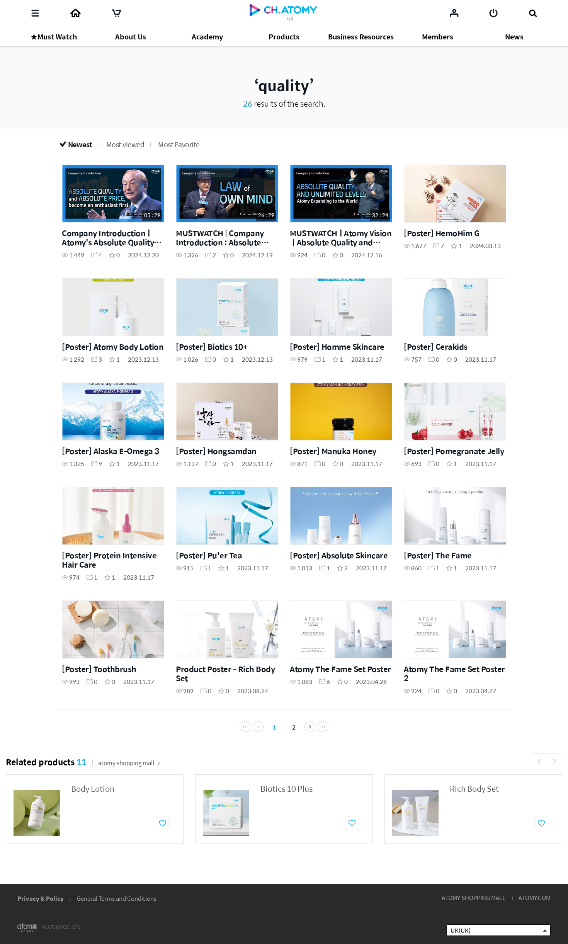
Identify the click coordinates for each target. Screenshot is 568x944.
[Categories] (35, 13)
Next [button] (554, 761)
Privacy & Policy (40, 898)
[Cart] (116, 13)
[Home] (75, 13)
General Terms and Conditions (116, 898)
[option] (94, 809)
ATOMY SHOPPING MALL (473, 897)
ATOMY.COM (535, 897)
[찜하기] (163, 823)
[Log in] (493, 13)
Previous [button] (539, 761)
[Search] (532, 13)
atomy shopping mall (126, 762)
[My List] (454, 13)
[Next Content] (309, 726)
